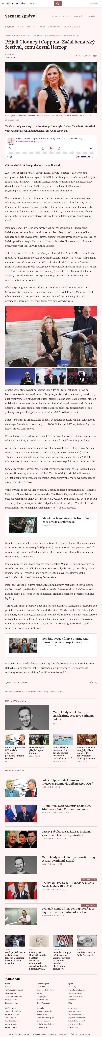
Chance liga (72, 987)
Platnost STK (73, 1027)
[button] (51, 87)
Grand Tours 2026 (43, 1003)
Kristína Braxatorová (59, 813)
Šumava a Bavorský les (45, 1018)
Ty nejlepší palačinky (13, 1011)
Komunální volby (11, 1003)
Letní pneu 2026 (74, 1011)
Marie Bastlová (55, 915)
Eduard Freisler (56, 890)
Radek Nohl (54, 787)
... (95, 26)
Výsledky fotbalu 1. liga (76, 990)
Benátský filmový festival (32, 691)
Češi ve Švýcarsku (43, 1021)
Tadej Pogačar (42, 996)
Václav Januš (55, 864)
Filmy (46, 691)
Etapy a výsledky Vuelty (45, 990)
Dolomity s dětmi (43, 1027)
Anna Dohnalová (57, 838)
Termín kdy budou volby (14, 996)
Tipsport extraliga (75, 993)
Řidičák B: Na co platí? (76, 1021)
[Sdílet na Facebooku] (91, 682)
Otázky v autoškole (75, 1024)
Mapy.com (27, 1034)
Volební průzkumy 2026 (14, 990)
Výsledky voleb (10, 993)
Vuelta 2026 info (43, 987)
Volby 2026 (9, 987)
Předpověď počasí (39, 1034)
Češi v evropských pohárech (81, 1034)
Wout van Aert (42, 1000)
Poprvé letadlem (43, 1014)
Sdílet (89, 56)
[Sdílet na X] (95, 682)
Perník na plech (11, 1027)
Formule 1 (72, 1000)
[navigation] (3, 3)
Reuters (9, 54)
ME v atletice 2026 (75, 996)
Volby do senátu (11, 1000)
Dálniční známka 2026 (76, 1014)
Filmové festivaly (57, 691)
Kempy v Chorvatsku (44, 1011)
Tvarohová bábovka (12, 1021)
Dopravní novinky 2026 (77, 1018)
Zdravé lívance (10, 1018)
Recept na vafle (11, 1024)
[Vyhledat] (58, 3)
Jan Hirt (40, 993)
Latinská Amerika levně (45, 1024)
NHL (70, 1003)
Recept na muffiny (12, 1014)
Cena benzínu (64, 1034)
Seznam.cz (93, 3)
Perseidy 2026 (53, 1034)
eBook (80, 56)
